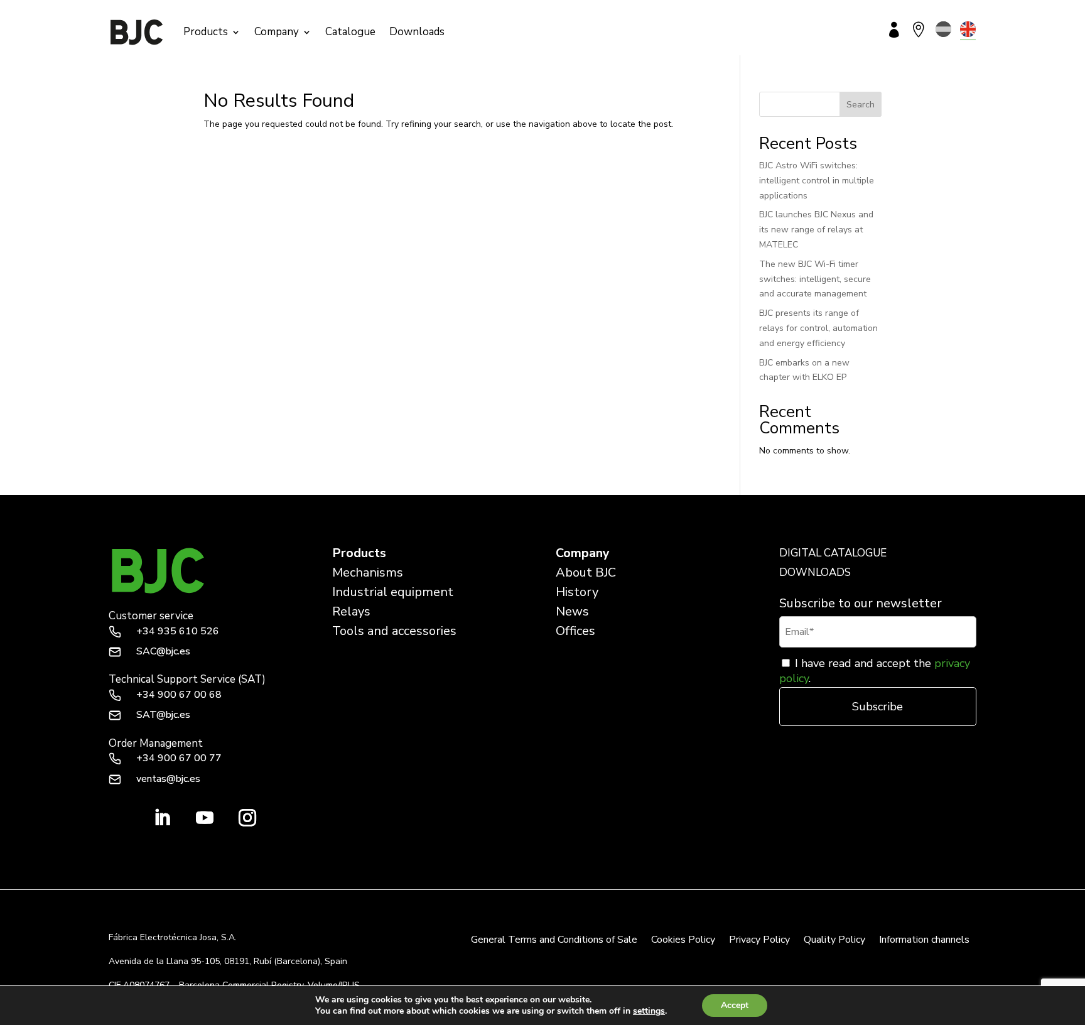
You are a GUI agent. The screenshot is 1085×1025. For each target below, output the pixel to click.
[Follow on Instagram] (247, 817)
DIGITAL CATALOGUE (833, 553)
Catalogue (350, 31)
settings (649, 1011)
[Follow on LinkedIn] (162, 817)
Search (860, 105)
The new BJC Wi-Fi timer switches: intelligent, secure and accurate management (815, 279)
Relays (351, 611)
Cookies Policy (683, 940)
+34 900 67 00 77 (179, 758)
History (577, 591)
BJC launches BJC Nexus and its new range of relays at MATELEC (816, 230)
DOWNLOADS (815, 572)
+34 (177, 631)
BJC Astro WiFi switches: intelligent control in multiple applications (816, 181)
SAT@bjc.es (163, 715)
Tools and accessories (394, 630)
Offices (575, 630)
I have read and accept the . (874, 671)
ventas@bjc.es (168, 779)
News (572, 611)
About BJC (586, 572)
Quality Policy (834, 940)
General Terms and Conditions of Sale (554, 940)
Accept (734, 1005)
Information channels (924, 940)
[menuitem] (943, 29)
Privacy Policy (759, 940)
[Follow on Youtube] (204, 817)
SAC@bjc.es (163, 651)
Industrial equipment (392, 591)
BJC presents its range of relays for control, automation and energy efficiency (818, 328)
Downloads (417, 31)
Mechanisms (367, 572)
